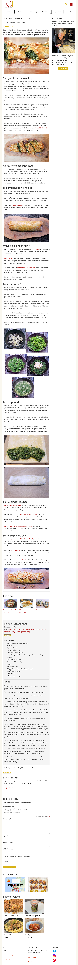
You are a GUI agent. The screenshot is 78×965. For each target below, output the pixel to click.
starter (28, 629)
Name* (5, 836)
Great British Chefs (41, 128)
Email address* (8, 842)
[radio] (4, 809)
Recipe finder (57, 12)
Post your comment (9, 867)
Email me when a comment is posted (17, 856)
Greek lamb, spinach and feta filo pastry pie (19, 539)
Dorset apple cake (11, 916)
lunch (23, 629)
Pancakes (37, 249)
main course (35, 629)
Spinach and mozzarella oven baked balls (18, 526)
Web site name (8, 849)
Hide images (7, 635)
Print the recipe (7, 772)
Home (9, 12)
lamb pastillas (15, 551)
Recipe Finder (8, 788)
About (69, 12)
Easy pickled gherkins (33, 916)
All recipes (7, 959)
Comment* (7, 819)
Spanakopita (8, 258)
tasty (28, 632)
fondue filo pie (22, 560)
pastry (13, 632)
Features (45, 12)
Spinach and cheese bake (12, 505)
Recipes (20, 12)
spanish (23, 632)
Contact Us (32, 957)
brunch (18, 629)
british (18, 632)
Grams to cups (33, 12)
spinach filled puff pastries (26, 268)
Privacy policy (8, 955)
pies (42, 629)
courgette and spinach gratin (27, 514)
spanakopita (17, 205)
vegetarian (12, 629)
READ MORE (63, 68)
